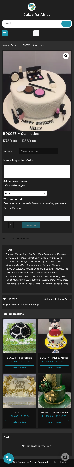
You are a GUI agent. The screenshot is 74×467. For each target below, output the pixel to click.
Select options (19, 367)
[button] (66, 56)
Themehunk (59, 462)
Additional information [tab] (17, 238)
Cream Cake (15, 305)
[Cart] (65, 457)
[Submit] (66, 24)
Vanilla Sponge (31, 305)
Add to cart (31, 225)
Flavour (8, 151)
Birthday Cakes (63, 299)
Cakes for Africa (37, 14)
